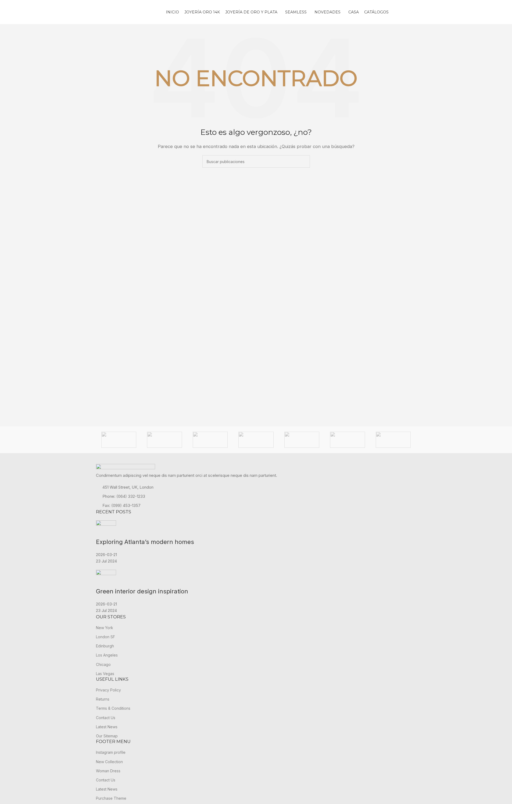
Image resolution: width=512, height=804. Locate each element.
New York (104, 627)
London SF (105, 636)
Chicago (103, 664)
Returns (102, 699)
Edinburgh (105, 646)
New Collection (109, 761)
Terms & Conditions (113, 708)
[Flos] (210, 439)
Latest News (106, 726)
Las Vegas (105, 673)
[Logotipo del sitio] (128, 11)
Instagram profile (111, 752)
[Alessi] (119, 439)
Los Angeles (107, 655)
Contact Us (105, 717)
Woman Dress (108, 771)
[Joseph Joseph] (302, 439)
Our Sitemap (107, 736)
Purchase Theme (111, 798)
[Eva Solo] (164, 439)
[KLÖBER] (347, 439)
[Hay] (256, 439)
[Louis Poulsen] (393, 439)
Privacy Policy (108, 690)
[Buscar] (414, 12)
